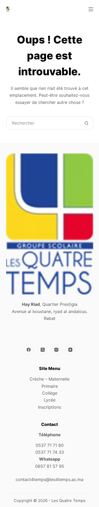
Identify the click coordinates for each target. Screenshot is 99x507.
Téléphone (50, 434)
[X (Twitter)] (43, 350)
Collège (49, 393)
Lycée (49, 400)
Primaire (49, 386)
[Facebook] (29, 350)
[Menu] (90, 9)
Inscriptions (49, 407)
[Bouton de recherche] (87, 123)
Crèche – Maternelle (49, 379)
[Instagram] (56, 350)
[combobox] (44, 123)
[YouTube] (70, 350)
